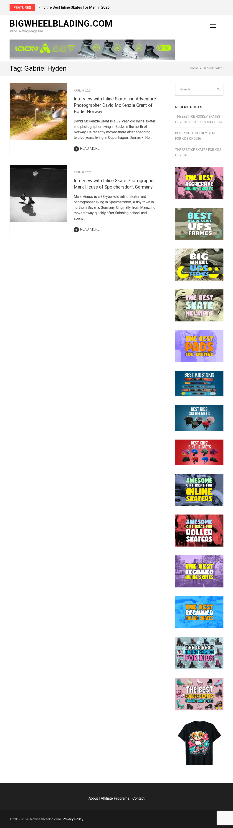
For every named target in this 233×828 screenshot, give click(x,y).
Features (22, 7)
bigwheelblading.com (61, 24)
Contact (138, 798)
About (93, 798)
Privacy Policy (73, 819)
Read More (90, 148)
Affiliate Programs (115, 798)
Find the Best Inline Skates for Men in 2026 (73, 7)
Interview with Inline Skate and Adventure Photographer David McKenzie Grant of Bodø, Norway (115, 105)
